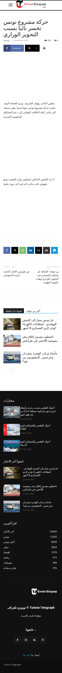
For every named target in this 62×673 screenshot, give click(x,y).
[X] (14, 250)
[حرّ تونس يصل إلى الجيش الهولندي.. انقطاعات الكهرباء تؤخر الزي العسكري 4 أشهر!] (12, 324)
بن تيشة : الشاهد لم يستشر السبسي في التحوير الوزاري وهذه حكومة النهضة (47, 277)
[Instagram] (26, 640)
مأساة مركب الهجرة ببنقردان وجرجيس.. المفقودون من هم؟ (39, 357)
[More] (44, 48)
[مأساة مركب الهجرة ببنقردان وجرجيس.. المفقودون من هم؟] (12, 357)
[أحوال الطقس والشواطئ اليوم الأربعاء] (11, 446)
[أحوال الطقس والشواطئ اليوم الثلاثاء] (11, 429)
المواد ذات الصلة (14, 311)
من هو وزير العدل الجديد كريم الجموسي (16, 273)
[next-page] (11, 370)
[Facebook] (6, 250)
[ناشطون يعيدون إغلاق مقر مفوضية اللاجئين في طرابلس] (12, 341)
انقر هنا (26, 655)
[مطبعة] (46, 250)
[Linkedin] (30, 250)
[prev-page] (5, 370)
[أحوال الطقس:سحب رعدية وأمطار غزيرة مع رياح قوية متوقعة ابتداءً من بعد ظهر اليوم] (11, 412)
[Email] (38, 250)
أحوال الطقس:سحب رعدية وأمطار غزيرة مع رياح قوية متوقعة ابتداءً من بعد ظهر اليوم (38, 411)
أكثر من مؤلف (33, 311)
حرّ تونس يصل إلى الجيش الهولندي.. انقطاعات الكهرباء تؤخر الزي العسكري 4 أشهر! (39, 324)
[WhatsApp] (22, 250)
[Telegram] (54, 250)
